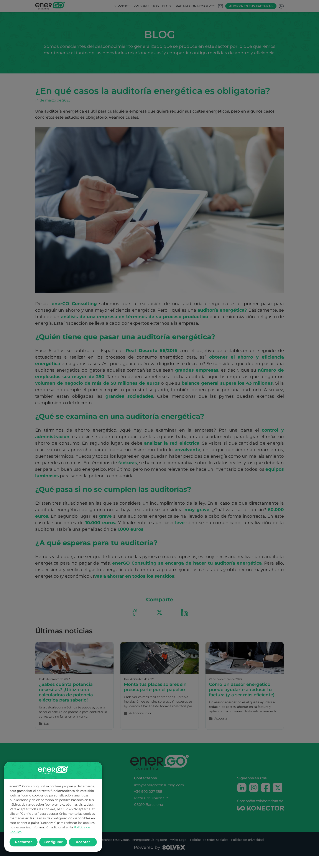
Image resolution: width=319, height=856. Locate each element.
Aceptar (83, 842)
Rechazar (23, 842)
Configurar (53, 842)
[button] (159, 428)
